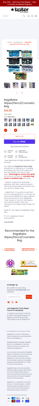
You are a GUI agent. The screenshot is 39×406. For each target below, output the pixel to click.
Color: (9, 117)
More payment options (19, 146)
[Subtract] (5, 130)
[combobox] (12, 16)
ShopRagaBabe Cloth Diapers (16, 331)
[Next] (22, 93)
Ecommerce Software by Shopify (17, 395)
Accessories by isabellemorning (9, 249)
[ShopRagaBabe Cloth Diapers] (19, 10)
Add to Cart (20, 136)
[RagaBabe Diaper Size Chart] (9, 151)
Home (10, 42)
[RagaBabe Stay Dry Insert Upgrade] (22, 151)
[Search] (23, 16)
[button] (28, 16)
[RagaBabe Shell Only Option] (9, 156)
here (13, 319)
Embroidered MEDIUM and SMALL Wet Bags (28, 249)
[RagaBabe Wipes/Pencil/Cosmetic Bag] (7, 85)
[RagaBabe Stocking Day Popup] (22, 156)
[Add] (15, 130)
